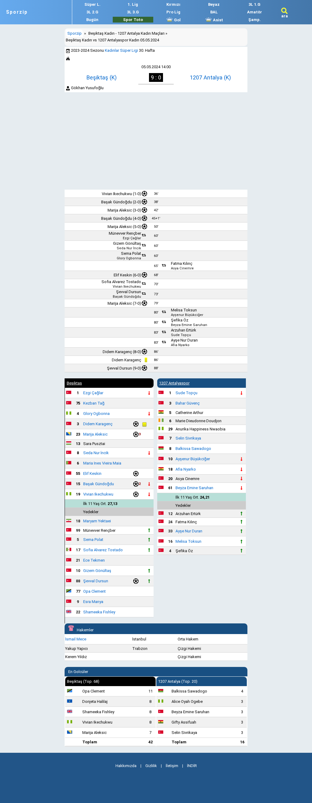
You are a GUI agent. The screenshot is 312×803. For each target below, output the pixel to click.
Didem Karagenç (117, 351)
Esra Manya (93, 601)
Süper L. (92, 4)
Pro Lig (173, 12)
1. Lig (133, 4)
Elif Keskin (123, 275)
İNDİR (192, 765)
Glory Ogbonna (129, 258)
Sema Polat (131, 253)
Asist (217, 20)
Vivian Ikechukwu (117, 193)
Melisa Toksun (184, 310)
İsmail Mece (75, 639)
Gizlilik (151, 765)
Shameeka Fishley (99, 612)
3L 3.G (133, 12)
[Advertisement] (156, 141)
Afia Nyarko (180, 345)
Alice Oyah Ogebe (187, 701)
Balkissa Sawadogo (193, 448)
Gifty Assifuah (184, 722)
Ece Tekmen (94, 560)
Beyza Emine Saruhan (189, 325)
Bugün (92, 19)
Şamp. (254, 19)
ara (284, 16)
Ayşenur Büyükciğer (187, 315)
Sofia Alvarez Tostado (121, 281)
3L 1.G (255, 4)
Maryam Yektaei (97, 521)
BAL (214, 12)
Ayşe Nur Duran (184, 340)
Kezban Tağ (94, 403)
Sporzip (17, 12)
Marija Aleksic (120, 210)
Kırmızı (173, 4)
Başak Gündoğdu (116, 202)
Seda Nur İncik (129, 248)
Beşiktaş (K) (102, 77)
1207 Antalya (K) (210, 77)
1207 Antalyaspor (174, 383)
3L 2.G (92, 12)
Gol (177, 20)
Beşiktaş (74, 383)
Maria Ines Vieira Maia (102, 463)
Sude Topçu (181, 335)
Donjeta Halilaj (95, 701)
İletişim (172, 765)
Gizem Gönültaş (127, 243)
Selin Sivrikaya (188, 438)
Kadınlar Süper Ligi (121, 50)
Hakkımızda (125, 765)
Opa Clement (94, 591)
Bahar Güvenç (188, 403)
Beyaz (214, 4)
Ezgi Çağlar (132, 238)
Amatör (254, 12)
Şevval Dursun (128, 291)
